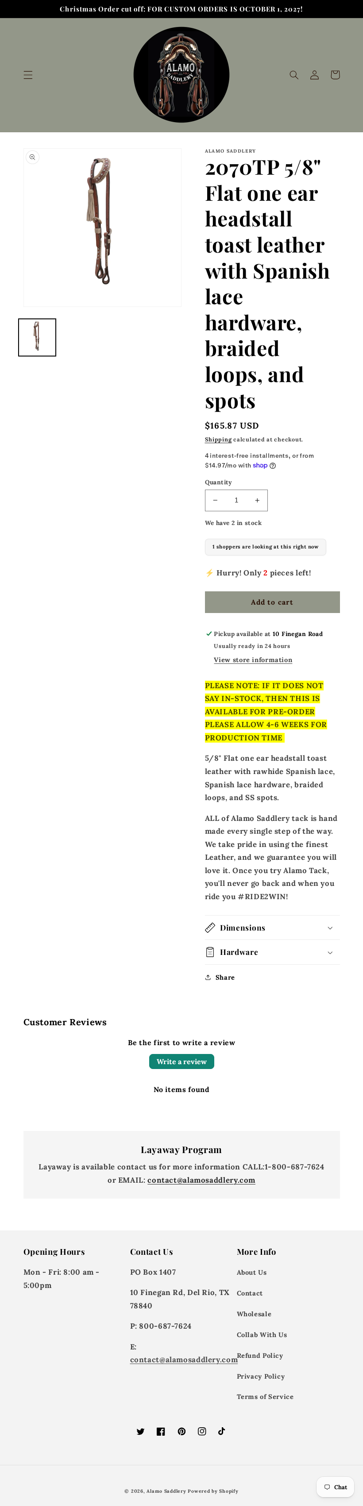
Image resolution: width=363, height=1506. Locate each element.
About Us (252, 1272)
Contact (250, 1293)
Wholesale (254, 1314)
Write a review (182, 1061)
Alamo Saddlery (166, 1491)
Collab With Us (262, 1334)
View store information (253, 659)
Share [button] (225, 977)
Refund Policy (260, 1355)
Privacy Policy (261, 1376)
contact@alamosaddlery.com (201, 1180)
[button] (28, 75)
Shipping (218, 439)
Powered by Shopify (213, 1491)
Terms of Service (265, 1396)
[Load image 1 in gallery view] (37, 337)
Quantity (218, 482)
